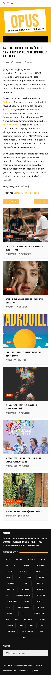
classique (31, 559)
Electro (26, 565)
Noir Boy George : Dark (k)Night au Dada (24, 511)
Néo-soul (41, 607)
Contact (37, 671)
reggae (42, 619)
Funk (18, 577)
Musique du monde (24, 607)
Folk (8, 577)
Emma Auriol (12, 254)
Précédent (13, 201)
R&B (7, 619)
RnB (21, 625)
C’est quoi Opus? (25, 671)
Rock (32, 625)
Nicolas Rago (12, 466)
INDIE (25, 583)
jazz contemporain (23, 595)
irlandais (40, 589)
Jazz (7, 595)
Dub (15, 565)
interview (25, 589)
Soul (42, 625)
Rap (16, 619)
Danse (43, 559)
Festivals (23, 571)
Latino (26, 601)
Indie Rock (10, 589)
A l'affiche (10, 501)
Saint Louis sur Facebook (26, 192)
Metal (8, 607)
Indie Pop (40, 583)
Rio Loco (10, 625)
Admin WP (11, 307)
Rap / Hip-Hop (28, 619)
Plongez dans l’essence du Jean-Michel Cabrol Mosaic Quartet (24, 460)
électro (25, 637)
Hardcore (11, 583)
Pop (23, 613)
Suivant (39, 201)
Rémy (7, 62)
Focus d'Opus (39, 571)
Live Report (40, 601)
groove (29, 577)
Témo (10, 360)
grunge (42, 577)
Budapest (7, 102)
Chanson (19, 559)
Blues (8, 559)
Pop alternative (38, 613)
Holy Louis (10, 109)
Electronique (40, 565)
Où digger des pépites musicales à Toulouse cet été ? (21, 407)
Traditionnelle (27, 631)
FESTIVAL (10, 571)
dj (7, 565)
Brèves (29, 62)
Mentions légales (9, 671)
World (42, 631)
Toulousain (11, 631)
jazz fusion (40, 595)
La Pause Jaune (12, 601)
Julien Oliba (12, 516)
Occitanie (10, 613)
